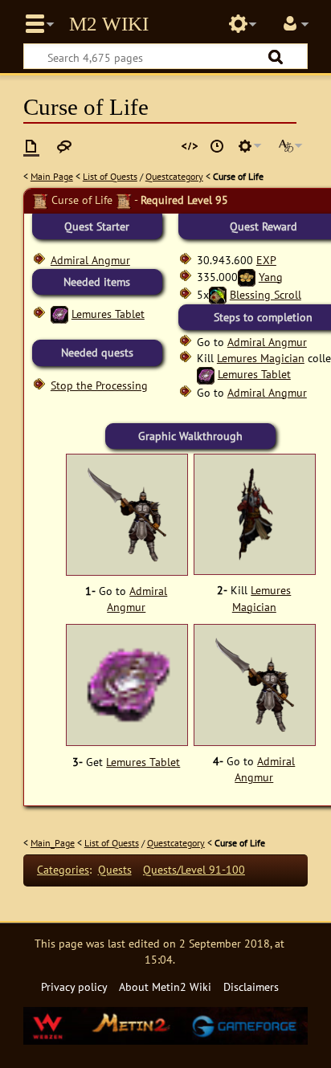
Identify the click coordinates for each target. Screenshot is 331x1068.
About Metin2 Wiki (165, 986)
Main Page (52, 176)
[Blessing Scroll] (218, 294)
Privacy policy (74, 986)
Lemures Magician (260, 357)
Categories (63, 869)
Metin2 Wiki (109, 24)
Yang (271, 276)
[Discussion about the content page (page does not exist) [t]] (64, 146)
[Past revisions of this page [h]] (217, 146)
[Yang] (246, 276)
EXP (266, 259)
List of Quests (110, 176)
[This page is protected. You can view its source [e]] (190, 146)
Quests (115, 869)
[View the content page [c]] (31, 146)
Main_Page (53, 843)
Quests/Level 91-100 (194, 869)
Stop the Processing (99, 385)
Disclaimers (251, 986)
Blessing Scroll (265, 294)
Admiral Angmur (90, 259)
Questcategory (174, 176)
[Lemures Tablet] (59, 313)
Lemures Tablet (108, 313)
